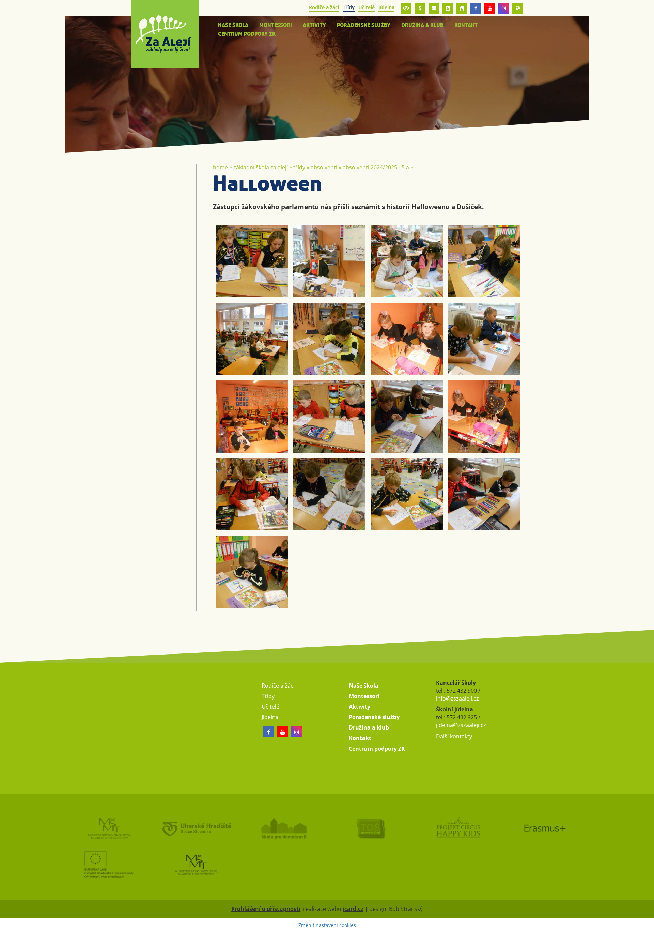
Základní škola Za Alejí (260, 167)
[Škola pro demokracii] (283, 828)
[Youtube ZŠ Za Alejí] (489, 8)
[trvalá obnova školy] (370, 828)
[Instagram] (503, 8)
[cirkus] (458, 828)
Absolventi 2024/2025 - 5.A (376, 167)
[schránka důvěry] (406, 8)
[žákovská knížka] (447, 8)
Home (220, 167)
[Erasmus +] (517, 8)
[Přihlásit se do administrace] (647, 925)
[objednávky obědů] (461, 8)
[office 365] (434, 8)
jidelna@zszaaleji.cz (461, 725)
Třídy (299, 167)
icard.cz (353, 909)
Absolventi (324, 167)
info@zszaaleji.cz (457, 698)
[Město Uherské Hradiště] (196, 828)
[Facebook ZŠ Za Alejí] (475, 8)
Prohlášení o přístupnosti (265, 909)
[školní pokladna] (420, 8)
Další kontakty (454, 736)
